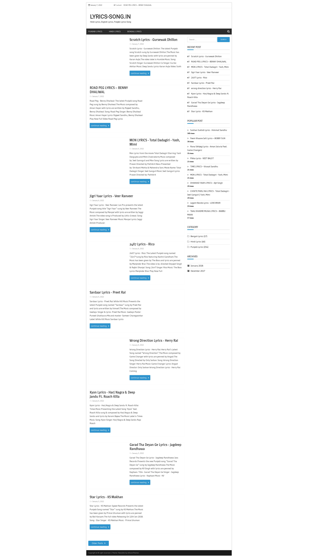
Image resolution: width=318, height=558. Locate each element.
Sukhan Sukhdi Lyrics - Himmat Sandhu (208, 130)
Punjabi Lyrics (95, 31)
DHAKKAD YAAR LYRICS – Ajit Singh (206, 183)
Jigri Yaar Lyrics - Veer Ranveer (111, 196)
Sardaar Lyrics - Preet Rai (108, 292)
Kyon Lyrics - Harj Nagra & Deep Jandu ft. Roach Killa (112, 394)
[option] (146, 5)
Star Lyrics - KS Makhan (106, 497)
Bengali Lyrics (134, 31)
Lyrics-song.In (110, 16)
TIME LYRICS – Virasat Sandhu (204, 166)
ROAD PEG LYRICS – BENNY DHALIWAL (138, 5)
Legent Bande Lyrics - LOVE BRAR (205, 203)
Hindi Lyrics (115, 31)
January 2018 (197, 265)
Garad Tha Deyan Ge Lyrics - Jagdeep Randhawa (155, 447)
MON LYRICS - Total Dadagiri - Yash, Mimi (155, 142)
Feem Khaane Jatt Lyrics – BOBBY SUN (207, 138)
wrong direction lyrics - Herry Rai (154, 340)
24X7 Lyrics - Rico (142, 244)
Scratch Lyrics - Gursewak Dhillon (153, 39)
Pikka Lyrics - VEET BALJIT (202, 158)
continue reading (139, 73)
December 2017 (198, 271)
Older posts (97, 543)
